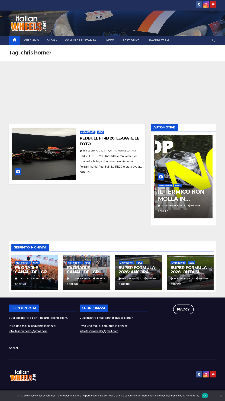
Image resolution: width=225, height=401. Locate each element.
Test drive (131, 40)
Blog (51, 40)
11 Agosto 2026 (29, 278)
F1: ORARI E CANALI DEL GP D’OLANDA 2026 (31, 272)
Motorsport (87, 132)
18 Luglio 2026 (184, 278)
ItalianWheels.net (124, 150)
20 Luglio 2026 (80, 278)
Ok (205, 395)
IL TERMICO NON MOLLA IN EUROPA (180, 199)
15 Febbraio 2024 (94, 150)
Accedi (13, 348)
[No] (220, 395)
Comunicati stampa (81, 40)
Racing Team (159, 40)
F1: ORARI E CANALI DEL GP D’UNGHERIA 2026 (85, 272)
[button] (213, 40)
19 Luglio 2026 (132, 278)
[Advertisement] (112, 87)
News (110, 40)
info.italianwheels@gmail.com (28, 331)
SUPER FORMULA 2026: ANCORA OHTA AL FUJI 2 (137, 272)
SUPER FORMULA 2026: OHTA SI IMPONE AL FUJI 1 (189, 272)
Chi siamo (31, 40)
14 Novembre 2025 (172, 205)
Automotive (164, 186)
